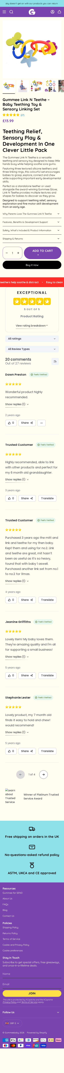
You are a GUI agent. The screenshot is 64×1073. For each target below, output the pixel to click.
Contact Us (8, 915)
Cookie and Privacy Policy (16, 944)
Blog (5, 910)
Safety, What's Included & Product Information (27, 230)
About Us (7, 898)
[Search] (11, 12)
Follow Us (8, 1012)
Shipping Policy (10, 927)
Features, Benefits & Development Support (25, 222)
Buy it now (32, 265)
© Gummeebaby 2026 (13, 1032)
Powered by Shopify (37, 1032)
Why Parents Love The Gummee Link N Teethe (27, 213)
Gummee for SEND (12, 892)
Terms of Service (11, 939)
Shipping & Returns (13, 238)
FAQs (5, 904)
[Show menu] (4, 12)
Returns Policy (10, 933)
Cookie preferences (13, 950)
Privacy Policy (9, 1002)
